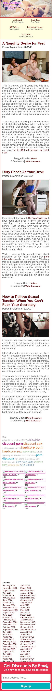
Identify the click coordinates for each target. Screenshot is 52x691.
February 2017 (27, 659)
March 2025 (8, 595)
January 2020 (26, 593)
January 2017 (26, 661)
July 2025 (7, 593)
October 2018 (26, 627)
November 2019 (27, 598)
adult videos (7, 440)
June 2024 (7, 600)
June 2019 (25, 607)
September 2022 (10, 629)
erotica (5, 448)
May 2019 (24, 610)
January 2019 (26, 620)
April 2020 (25, 585)
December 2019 (27, 595)
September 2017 (28, 646)
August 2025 (8, 590)
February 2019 (27, 617)
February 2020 (27, 590)
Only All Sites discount (15, 455)
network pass (29, 451)
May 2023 (7, 617)
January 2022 (9, 642)
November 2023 (10, 607)
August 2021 (8, 651)
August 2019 (26, 602)
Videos (34, 283)
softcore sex (13, 465)
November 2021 (10, 646)
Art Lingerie (17, 20)
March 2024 (8, 602)
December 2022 (10, 622)
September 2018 (28, 629)
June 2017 (25, 651)
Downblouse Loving (34, 27)
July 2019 (24, 605)
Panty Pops (35, 20)
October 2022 (9, 627)
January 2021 (9, 661)
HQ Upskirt (26, 34)
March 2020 (25, 588)
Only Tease (31, 455)
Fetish (34, 158)
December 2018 (27, 622)
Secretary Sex (8, 462)
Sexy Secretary (24, 461)
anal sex (18, 440)
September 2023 (10, 610)
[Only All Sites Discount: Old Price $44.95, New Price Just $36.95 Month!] (26, 16)
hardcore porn (31, 447)
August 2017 (26, 649)
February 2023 (9, 620)
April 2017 (25, 654)
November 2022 (10, 624)
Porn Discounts (34, 418)
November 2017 (27, 642)
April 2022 (7, 637)
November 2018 (27, 624)
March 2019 (25, 615)
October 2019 (26, 600)
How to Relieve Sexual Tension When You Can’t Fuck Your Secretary (22, 301)
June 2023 (7, 615)
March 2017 (25, 656)
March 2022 (8, 639)
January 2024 (9, 605)
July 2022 (7, 632)
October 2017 (26, 644)
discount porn (12, 443)
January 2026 (9, 585)
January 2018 (26, 639)
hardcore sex (12, 451)
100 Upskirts (14, 27)
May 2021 (7, 656)
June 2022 (7, 634)
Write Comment (32, 161)
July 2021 (7, 654)
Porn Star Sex (20, 459)
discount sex (32, 443)
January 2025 (9, 598)
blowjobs (34, 439)
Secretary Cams (34, 459)
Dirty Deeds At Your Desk (23, 172)
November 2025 (10, 588)
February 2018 (27, 637)
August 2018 (26, 632)
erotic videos (15, 448)
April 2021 (7, 659)
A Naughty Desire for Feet (23, 43)
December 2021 (10, 644)
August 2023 (8, 612)
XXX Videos (27, 464)
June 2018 (25, 634)
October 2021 (9, 649)
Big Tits (25, 440)
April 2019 (25, 612)
